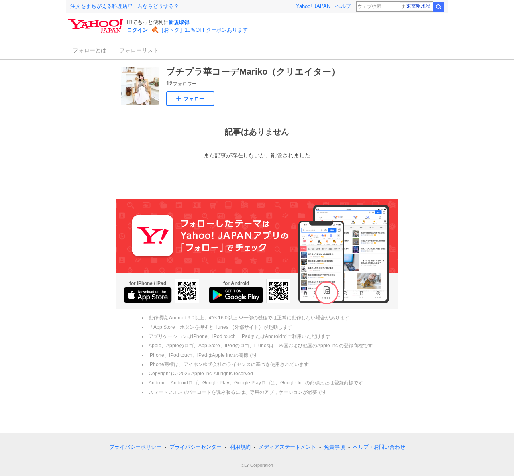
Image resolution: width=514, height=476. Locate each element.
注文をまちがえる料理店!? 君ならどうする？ (124, 6)
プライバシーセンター (195, 447)
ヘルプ (343, 6)
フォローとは (89, 50)
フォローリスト (139, 50)
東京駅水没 (418, 6)
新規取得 (179, 22)
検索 (438, 7)
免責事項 (334, 447)
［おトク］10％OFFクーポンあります (203, 30)
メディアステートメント (287, 447)
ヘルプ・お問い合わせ (379, 447)
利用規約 (240, 447)
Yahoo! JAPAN (313, 6)
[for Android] (236, 295)
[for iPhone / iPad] (148, 295)
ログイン (137, 30)
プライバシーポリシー (135, 447)
